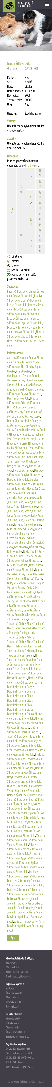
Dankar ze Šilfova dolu (32, 876)
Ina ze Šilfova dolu (30, 314)
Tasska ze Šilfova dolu (24, 826)
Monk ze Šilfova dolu (23, 768)
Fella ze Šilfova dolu (31, 560)
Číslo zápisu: (12, 69)
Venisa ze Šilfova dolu (24, 835)
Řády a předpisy (12, 1006)
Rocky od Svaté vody (17, 466)
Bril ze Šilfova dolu (17, 407)
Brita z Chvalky (25, 556)
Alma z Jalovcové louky (25, 506)
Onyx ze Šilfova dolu (31, 772)
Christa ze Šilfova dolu (32, 723)
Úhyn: (10, 104)
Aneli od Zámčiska (16, 493)
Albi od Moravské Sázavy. (29, 384)
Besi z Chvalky (30, 551)
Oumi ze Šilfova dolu (17, 786)
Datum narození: (15, 91)
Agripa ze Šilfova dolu (18, 862)
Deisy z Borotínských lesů (20, 689)
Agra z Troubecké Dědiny (26, 617)
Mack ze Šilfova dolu (31, 759)
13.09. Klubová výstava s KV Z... (19, 1067)
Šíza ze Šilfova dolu (30, 808)
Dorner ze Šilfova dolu (32, 894)
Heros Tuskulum (26, 655)
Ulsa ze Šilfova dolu (31, 336)
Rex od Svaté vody (29, 461)
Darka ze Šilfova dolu (18, 479)
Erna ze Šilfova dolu (23, 295)
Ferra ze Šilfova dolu (17, 565)
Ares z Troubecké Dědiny (27, 628)
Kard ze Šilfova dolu (31, 745)
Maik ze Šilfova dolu (17, 763)
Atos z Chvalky (23, 375)
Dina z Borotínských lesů (20, 698)
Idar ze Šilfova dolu (22, 309)
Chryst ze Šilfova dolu (18, 727)
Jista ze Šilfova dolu (17, 736)
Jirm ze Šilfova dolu (30, 732)
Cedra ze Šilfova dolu (23, 452)
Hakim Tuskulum (23, 646)
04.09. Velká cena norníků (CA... (19, 1053)
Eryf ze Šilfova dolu (17, 304)
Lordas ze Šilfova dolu (24, 331)
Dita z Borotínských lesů (20, 702)
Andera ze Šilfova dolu (32, 867)
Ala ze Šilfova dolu (22, 362)
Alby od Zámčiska (35, 488)
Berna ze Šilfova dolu (18, 398)
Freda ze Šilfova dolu (23, 569)
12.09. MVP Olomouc (15, 1062)
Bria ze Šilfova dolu (31, 402)
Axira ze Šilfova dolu (17, 871)
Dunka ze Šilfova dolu (32, 484)
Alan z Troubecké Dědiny (20, 621)
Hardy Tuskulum (26, 650)
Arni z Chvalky (23, 371)
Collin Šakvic (13, 592)
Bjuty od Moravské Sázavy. (21, 583)
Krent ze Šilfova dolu (23, 754)
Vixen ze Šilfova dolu (31, 849)
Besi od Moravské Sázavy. (29, 578)
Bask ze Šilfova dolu (31, 393)
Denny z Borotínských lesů (21, 693)
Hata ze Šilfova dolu (23, 682)
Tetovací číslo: (14, 100)
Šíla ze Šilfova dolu (22, 804)
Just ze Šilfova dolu (23, 740)
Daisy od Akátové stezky (21, 409)
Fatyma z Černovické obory (27, 524)
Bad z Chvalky (21, 547)
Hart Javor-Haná (29, 457)
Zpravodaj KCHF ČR (13, 1002)
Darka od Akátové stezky (27, 416)
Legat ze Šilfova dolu (31, 322)
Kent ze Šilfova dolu (17, 750)
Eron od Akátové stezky (27, 614)
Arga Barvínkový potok (26, 921)
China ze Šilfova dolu (23, 718)
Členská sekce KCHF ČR (15, 1032)
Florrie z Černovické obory (20, 536)
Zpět (13, 937)
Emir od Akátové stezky (27, 601)
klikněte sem (31, 165)
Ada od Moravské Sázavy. (23, 378)
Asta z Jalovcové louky (25, 515)
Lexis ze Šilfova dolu (17, 327)
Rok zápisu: (13, 95)
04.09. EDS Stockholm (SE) (18, 1049)
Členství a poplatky (14, 993)
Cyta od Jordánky (26, 912)
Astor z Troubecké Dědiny (20, 639)
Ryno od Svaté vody (23, 470)
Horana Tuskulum (27, 659)
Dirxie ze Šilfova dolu (18, 889)
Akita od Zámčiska (16, 488)
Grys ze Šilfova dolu (23, 668)
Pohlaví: (11, 77)
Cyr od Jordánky (25, 907)
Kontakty (10, 988)
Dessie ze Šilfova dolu (32, 885)
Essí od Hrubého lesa (32, 443)
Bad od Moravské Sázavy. (24, 572)
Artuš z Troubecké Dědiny (21, 635)
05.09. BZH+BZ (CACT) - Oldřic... (20, 1058)
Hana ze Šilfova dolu (31, 673)
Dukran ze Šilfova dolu (18, 898)
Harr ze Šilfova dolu (17, 677)
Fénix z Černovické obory (24, 531)
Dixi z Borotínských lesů (19, 707)
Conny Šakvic (27, 592)
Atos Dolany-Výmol (33, 795)
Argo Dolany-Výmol (25, 790)
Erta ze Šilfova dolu (31, 300)
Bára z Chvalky (36, 547)
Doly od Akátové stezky (27, 429)
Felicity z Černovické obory (20, 529)
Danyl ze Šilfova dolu (31, 474)
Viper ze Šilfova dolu (17, 844)
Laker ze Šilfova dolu (17, 318)
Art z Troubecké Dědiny (26, 630)
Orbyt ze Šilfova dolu (18, 777)
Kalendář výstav (13, 1023)
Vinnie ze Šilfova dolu (32, 840)
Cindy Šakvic (33, 587)
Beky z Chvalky (14, 551)
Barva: (10, 86)
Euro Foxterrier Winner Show (17, 1037)
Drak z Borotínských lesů (20, 711)
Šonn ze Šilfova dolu (17, 813)
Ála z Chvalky (27, 366)
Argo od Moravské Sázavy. (20, 389)
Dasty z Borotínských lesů (24, 684)
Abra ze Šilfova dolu (17, 357)
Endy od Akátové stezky (26, 603)
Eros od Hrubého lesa (23, 439)
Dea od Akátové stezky (19, 420)
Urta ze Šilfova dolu (17, 341)
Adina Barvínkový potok (24, 914)
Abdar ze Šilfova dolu (18, 853)
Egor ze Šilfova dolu (17, 291)
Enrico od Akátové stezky (21, 608)
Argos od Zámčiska (27, 497)
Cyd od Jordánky (25, 903)
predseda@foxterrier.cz (21, 976)
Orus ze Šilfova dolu (31, 781)
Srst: (9, 82)
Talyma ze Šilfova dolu (24, 817)
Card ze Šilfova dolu (17, 447)
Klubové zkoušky (13, 1018)
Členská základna (13, 997)
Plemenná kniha (12, 1027)
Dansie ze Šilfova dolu (18, 880)
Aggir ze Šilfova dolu (31, 858)
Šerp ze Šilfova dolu (17, 799)
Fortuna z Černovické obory (21, 540)
